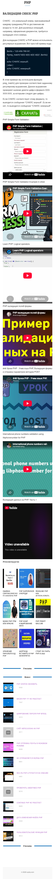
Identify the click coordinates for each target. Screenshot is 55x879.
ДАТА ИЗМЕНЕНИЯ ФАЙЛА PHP (29, 817)
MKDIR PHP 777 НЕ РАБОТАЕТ (29, 699)
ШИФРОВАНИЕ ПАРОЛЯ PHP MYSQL (32, 713)
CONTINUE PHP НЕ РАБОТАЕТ (29, 802)
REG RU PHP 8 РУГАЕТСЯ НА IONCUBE (32, 773)
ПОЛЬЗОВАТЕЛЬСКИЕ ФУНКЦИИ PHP (32, 832)
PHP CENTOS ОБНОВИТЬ (27, 684)
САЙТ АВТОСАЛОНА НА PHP (28, 728)
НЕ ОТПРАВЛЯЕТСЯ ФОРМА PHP (30, 758)
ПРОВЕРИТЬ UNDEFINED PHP (29, 788)
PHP (27, 2)
